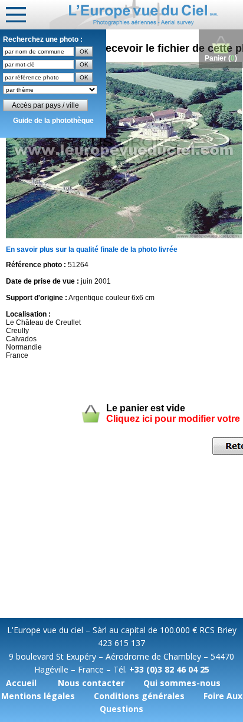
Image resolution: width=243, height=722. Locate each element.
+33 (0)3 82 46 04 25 (169, 669)
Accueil (21, 682)
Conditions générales (139, 695)
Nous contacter (91, 682)
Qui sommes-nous (182, 682)
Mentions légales (38, 695)
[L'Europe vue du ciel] (146, 14)
